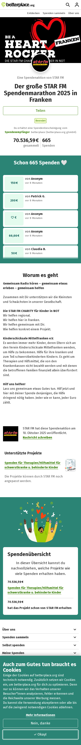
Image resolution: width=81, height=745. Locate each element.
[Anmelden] (77, 4)
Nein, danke (40, 723)
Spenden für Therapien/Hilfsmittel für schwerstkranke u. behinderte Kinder (35, 590)
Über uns (73, 13)
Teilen (40, 110)
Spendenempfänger (17, 132)
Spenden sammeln (54, 13)
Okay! (42, 734)
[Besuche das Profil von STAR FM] (40, 62)
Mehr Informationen (40, 715)
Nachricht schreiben (37, 437)
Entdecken (33, 13)
